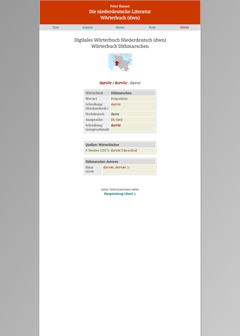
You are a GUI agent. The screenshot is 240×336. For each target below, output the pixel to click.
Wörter (184, 27)
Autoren (87, 27)
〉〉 (128, 167)
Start (55, 27)
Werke (120, 27)
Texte (152, 27)
